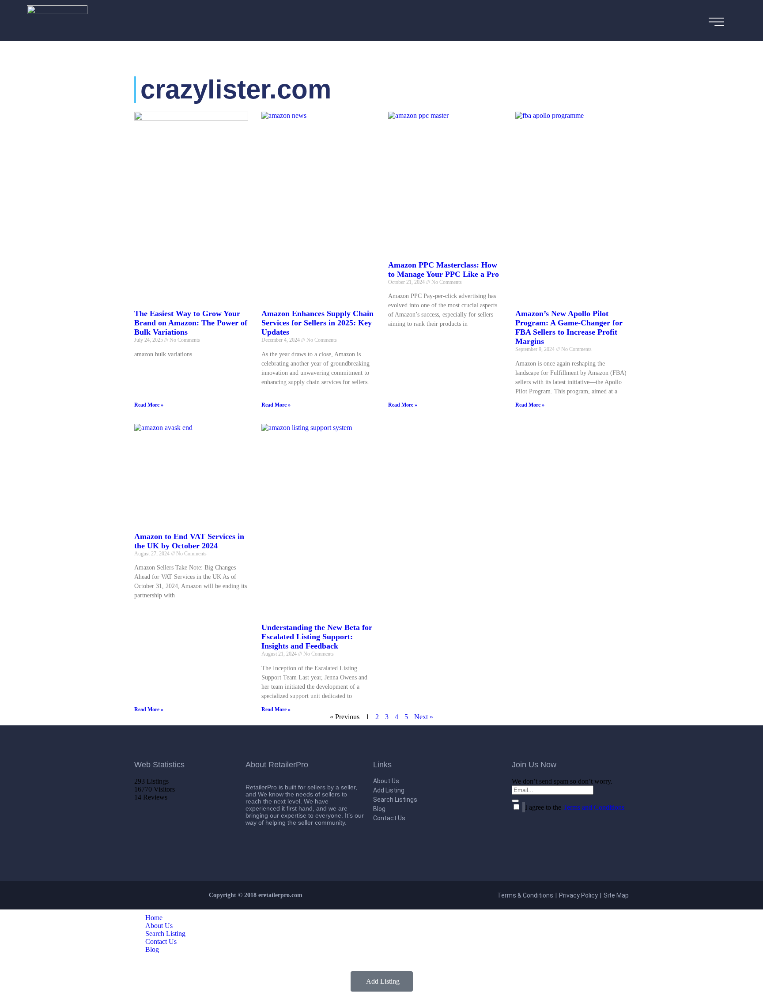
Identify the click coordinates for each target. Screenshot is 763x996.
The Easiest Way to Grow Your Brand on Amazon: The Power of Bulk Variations (190, 322)
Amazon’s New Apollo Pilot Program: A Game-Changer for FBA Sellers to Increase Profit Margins (569, 327)
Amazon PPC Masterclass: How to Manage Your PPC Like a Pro (443, 269)
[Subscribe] (515, 801)
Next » (423, 717)
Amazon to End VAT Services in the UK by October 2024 (189, 541)
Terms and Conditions (593, 807)
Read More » (148, 405)
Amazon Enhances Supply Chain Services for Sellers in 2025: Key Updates (317, 322)
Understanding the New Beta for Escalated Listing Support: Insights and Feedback (316, 636)
